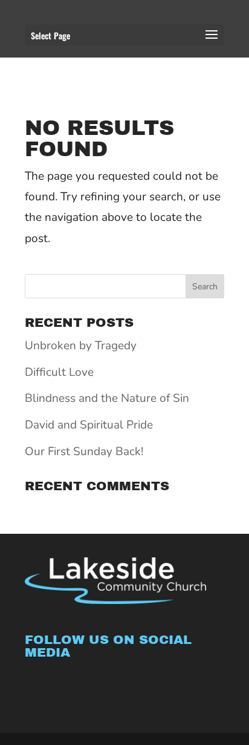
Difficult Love (59, 372)
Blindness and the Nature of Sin (107, 398)
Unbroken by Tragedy (81, 345)
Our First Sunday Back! (84, 451)
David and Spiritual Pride (89, 425)
